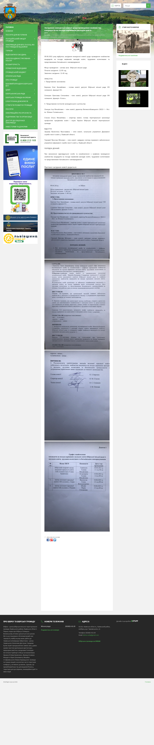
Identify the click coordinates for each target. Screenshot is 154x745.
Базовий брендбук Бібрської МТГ (19, 85)
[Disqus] (77, 572)
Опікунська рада (13, 76)
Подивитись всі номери (50, 630)
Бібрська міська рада (15, 93)
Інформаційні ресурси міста (18, 113)
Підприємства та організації (19, 117)
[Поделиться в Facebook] (48, 540)
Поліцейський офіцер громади (16, 40)
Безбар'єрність (13, 64)
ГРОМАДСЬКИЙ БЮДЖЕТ (16, 72)
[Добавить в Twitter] (54, 540)
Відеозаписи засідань (16, 54)
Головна (47, 35)
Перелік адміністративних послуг (18, 59)
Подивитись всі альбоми (128, 55)
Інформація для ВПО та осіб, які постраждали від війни (20, 46)
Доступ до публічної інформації (15, 121)
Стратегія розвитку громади (19, 105)
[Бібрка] (133, 107)
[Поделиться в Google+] (51, 540)
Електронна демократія (17, 101)
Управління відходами (16, 68)
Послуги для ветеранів (16, 35)
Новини (9, 31)
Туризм (9, 50)
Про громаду (11, 80)
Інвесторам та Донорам (16, 126)
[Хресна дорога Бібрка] (133, 86)
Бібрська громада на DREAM (18, 97)
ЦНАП (8, 90)
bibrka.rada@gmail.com (91, 635)
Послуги (9, 109)
